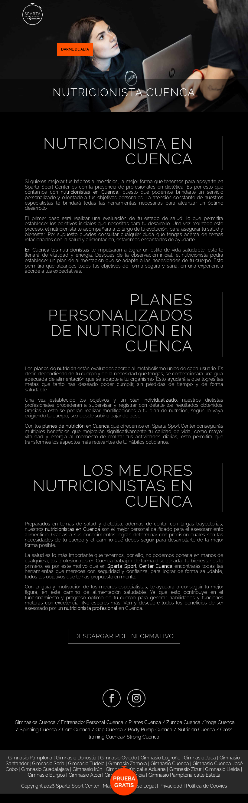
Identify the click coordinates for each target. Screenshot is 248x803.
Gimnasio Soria (48, 763)
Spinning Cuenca (38, 729)
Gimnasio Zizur (185, 769)
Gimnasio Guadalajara (45, 769)
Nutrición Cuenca (196, 729)
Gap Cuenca (109, 729)
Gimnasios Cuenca (35, 722)
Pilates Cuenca (145, 722)
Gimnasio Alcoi (85, 775)
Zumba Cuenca (183, 722)
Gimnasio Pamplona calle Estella (184, 775)
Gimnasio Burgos (46, 775)
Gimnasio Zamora (127, 763)
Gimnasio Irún (87, 769)
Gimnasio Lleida (222, 769)
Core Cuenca (76, 729)
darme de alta (75, 49)
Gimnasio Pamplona (30, 758)
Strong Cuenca (143, 737)
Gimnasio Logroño (160, 758)
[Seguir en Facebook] (112, 698)
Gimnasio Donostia (76, 758)
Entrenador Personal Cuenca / (95, 722)
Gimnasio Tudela (86, 763)
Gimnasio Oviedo (118, 758)
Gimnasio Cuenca (170, 763)
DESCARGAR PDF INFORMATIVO (124, 636)
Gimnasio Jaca (200, 758)
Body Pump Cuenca (150, 729)
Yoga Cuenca (220, 722)
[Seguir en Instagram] (136, 698)
